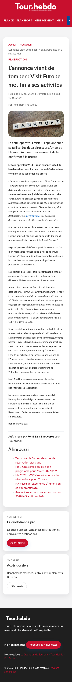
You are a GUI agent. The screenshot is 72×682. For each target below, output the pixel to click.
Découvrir (17, 586)
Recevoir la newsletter (43, 644)
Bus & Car (9, 658)
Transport (24, 20)
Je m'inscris (17, 542)
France (8, 20)
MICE (60, 20)
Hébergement (44, 20)
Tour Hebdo (57, 655)
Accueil (12, 44)
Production (26, 44)
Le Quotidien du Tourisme (34, 655)
